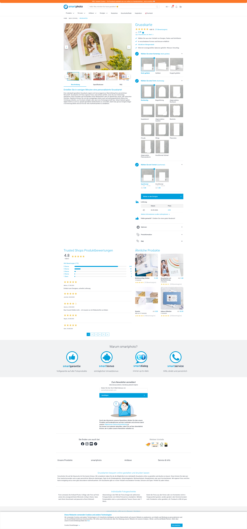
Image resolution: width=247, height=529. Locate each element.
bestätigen (105, 395)
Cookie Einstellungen (71, 525)
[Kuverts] (146, 298)
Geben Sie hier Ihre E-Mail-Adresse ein (113, 388)
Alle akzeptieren (176, 525)
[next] (107, 334)
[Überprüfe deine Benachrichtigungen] (176, 6)
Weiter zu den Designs (150, 196)
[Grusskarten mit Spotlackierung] (172, 265)
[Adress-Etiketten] (172, 298)
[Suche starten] (157, 7)
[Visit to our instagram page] (87, 444)
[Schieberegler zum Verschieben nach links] (66, 47)
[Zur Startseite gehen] (73, 7)
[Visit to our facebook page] (83, 444)
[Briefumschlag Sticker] (146, 265)
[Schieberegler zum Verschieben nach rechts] (129, 47)
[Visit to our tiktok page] (96, 444)
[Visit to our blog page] (91, 444)
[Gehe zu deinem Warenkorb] (181, 6)
